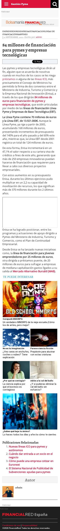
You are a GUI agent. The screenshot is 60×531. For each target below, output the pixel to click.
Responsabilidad (29, 525)
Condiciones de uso (11, 525)
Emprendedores (11, 31)
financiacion (37, 31)
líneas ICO (41, 79)
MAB (19, 34)
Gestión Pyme (19, 4)
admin (39, 37)
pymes (24, 34)
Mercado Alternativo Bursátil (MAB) (34, 271)
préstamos (9, 79)
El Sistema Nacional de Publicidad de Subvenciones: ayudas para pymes (31, 470)
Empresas (25, 31)
